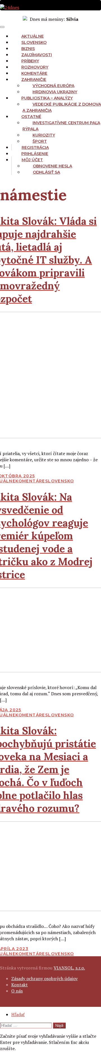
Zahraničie (33, 79)
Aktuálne (32, 36)
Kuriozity (44, 135)
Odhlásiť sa (46, 172)
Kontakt (19, 985)
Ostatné (31, 116)
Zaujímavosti (36, 54)
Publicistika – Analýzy (47, 98)
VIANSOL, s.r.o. (69, 968)
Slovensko (34, 42)
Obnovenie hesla (52, 166)
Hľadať (18, 1014)
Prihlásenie (34, 153)
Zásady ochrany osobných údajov (44, 978)
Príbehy (30, 60)
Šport (40, 141)
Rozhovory (34, 67)
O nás (17, 991)
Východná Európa (53, 85)
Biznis (28, 48)
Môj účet (32, 159)
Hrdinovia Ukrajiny (55, 91)
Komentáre (34, 73)
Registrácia (35, 147)
